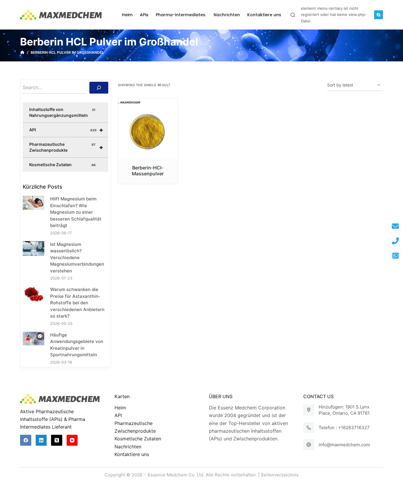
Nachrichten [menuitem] (227, 15)
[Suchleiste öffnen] (293, 15)
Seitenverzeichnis (280, 475)
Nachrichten (127, 447)
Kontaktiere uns (131, 454)
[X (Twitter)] (56, 440)
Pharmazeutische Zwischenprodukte (66, 147)
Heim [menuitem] (127, 15)
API (66, 129)
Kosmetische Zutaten (62, 164)
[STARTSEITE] (22, 52)
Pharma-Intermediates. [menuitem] (181, 15)
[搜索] (98, 88)
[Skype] (378, 14)
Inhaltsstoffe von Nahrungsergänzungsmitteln (62, 112)
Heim (120, 408)
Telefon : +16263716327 (344, 427)
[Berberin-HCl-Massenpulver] (148, 128)
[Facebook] (25, 440)
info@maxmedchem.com (344, 444)
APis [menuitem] (144, 15)
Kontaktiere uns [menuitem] (264, 15)
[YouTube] (72, 440)
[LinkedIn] (41, 440)
